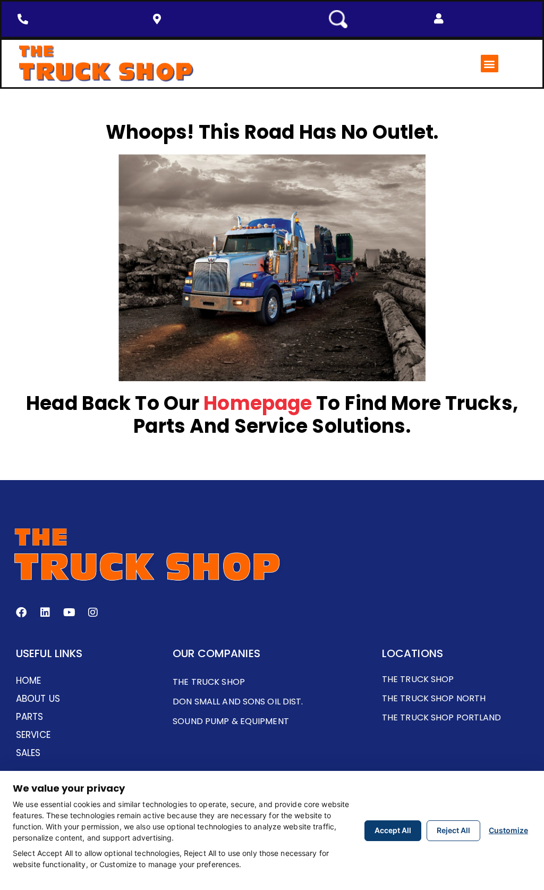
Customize (508, 830)
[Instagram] (93, 612)
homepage (257, 403)
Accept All (393, 830)
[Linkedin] (45, 612)
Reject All (453, 830)
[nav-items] (25, 19)
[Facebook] (21, 612)
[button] (439, 18)
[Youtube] (69, 612)
